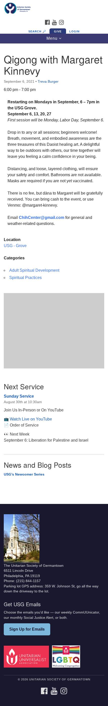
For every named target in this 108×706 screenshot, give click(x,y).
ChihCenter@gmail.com (41, 217)
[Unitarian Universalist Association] (27, 656)
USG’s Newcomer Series (24, 474)
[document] (54, 269)
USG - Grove (15, 246)
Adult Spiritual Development (34, 270)
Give (58, 31)
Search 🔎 (37, 31)
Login (74, 31)
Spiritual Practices (25, 277)
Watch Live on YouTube (31, 419)
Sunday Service (19, 396)
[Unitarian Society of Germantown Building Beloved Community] (54, 8)
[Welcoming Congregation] (67, 656)
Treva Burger (48, 81)
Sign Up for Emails (27, 629)
